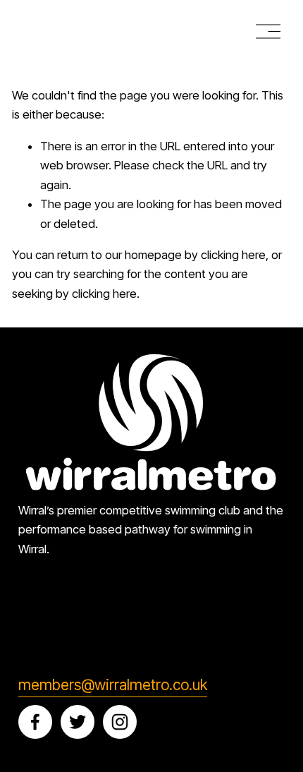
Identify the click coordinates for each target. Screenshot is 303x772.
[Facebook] (35, 722)
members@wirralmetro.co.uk (112, 685)
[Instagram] (120, 722)
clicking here (233, 255)
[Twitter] (77, 722)
